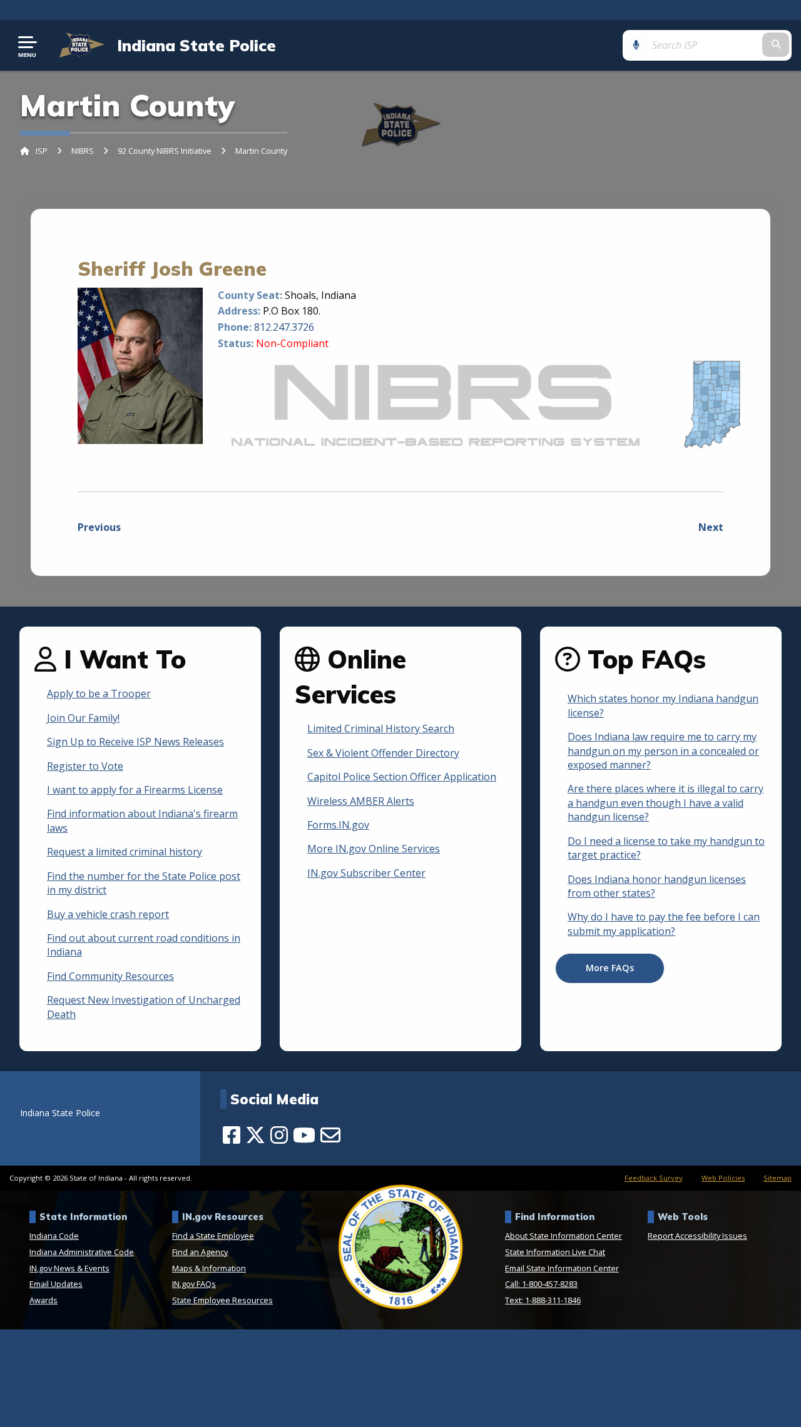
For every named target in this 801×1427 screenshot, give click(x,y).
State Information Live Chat (555, 1252)
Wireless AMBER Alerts (360, 801)
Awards (43, 1300)
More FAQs (610, 968)
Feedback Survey (654, 1177)
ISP (42, 150)
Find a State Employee (213, 1236)
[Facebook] (231, 1135)
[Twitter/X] (255, 1135)
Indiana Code (54, 1236)
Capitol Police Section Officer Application (401, 777)
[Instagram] (279, 1135)
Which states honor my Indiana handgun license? (663, 705)
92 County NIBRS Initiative (165, 150)
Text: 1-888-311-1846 (543, 1300)
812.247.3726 (284, 327)
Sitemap (777, 1177)
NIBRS (82, 150)
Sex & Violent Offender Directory (383, 753)
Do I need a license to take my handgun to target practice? (666, 848)
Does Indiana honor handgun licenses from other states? (657, 886)
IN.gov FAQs (194, 1284)
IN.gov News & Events (69, 1268)
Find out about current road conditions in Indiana (143, 945)
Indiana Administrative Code (81, 1252)
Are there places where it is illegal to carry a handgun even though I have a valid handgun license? (665, 803)
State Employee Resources (222, 1300)
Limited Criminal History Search (380, 728)
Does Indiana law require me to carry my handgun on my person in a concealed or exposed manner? (663, 751)
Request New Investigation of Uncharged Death (143, 1007)
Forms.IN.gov (338, 825)
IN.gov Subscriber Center (366, 873)
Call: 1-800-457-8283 (541, 1284)
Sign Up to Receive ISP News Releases (135, 742)
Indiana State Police (196, 45)
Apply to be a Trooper (99, 693)
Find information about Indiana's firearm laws (142, 820)
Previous (99, 527)
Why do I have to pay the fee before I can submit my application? (664, 923)
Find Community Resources (110, 976)
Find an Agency (200, 1252)
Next (710, 527)
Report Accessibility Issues (697, 1236)
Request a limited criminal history (124, 852)
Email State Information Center (562, 1268)
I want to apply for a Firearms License (135, 790)
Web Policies (723, 1177)
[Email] (330, 1135)
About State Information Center (563, 1236)
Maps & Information (209, 1268)
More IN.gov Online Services (373, 848)
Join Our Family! (83, 718)
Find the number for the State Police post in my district (143, 883)
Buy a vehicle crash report (108, 914)
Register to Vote (85, 766)
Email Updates (56, 1284)
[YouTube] (304, 1135)
